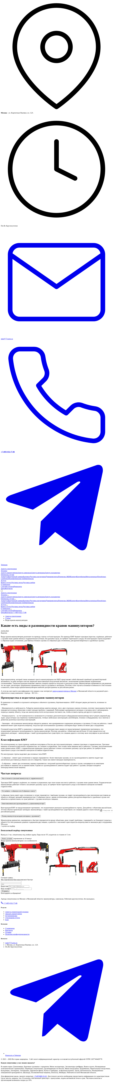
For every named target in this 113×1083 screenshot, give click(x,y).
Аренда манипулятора (9, 573)
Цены (3, 588)
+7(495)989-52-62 (40, 1076)
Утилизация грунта (12, 918)
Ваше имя (4, 886)
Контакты (9, 588)
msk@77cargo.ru (11, 943)
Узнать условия (7, 838)
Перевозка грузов (7, 575)
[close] (111, 810)
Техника (4, 571)
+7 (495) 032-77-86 (19, 612)
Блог (7, 920)
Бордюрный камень (15, 577)
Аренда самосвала (24, 573)
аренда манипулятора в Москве (64, 691)
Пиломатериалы (14, 579)
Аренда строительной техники (16, 912)
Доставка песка (17, 583)
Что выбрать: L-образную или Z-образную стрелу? (19, 791)
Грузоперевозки (11, 916)
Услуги (3, 581)
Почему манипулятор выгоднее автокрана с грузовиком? (21, 816)
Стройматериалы (27, 579)
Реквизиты (18, 586)
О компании (5, 584)
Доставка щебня (29, 583)
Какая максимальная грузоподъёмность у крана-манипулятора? (23, 803)
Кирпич (73, 577)
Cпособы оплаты (7, 586)
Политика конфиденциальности (17, 934)
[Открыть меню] (2, 591)
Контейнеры (81, 577)
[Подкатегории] (8, 595)
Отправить (5, 891)
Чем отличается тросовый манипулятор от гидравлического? (22, 778)
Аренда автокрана (38, 573)
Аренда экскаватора (52, 573)
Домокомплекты (52, 577)
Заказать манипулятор (13, 914)
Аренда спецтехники (9, 569)
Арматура (4, 577)
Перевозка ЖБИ (64, 577)
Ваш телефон (6, 889)
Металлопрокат (91, 577)
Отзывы (8, 932)
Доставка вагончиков (38, 577)
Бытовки (26, 577)
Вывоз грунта (6, 583)
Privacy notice (106, 810)
